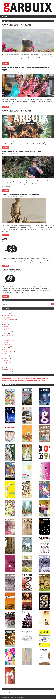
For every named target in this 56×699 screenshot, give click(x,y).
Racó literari (6, 364)
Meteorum (6, 344)
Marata (30, 380)
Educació (35, 378)
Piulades (6, 353)
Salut (5, 367)
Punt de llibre (7, 358)
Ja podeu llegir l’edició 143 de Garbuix (16, 25)
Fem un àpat (7, 328)
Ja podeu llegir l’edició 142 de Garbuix (16, 111)
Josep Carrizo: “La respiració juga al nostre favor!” (21, 152)
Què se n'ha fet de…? (9, 360)
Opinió (18, 241)
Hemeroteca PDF (18, 27)
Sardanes (42, 380)
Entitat (5, 324)
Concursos (6, 317)
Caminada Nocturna (23, 378)
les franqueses (17, 380)
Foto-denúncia (7, 331)
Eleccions (41, 378)
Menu (5, 16)
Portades (24, 27)
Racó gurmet (7, 362)
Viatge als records (8, 371)
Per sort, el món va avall (11, 270)
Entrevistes (6, 326)
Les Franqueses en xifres (23, 196)
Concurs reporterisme (9, 315)
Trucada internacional (9, 369)
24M (8, 378)
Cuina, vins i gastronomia (10, 319)
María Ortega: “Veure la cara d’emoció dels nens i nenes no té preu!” (25, 69)
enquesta (46, 378)
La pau (4, 239)
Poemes (6, 355)
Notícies (6, 347)
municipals (36, 380)
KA (17, 271)
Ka (12, 380)
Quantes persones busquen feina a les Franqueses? (21, 194)
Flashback (6, 330)
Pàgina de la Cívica (8, 351)
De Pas (5, 321)
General (19, 113)
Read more (5, 63)
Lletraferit (6, 342)
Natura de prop (7, 346)
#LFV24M (4, 378)
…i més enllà (7, 312)
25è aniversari (13, 378)
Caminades (6, 313)
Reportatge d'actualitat (22, 72)
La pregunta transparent (9, 339)
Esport (8, 380)
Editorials (6, 322)
